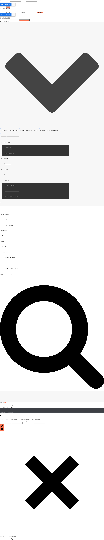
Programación (8, 164)
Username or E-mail (4, 20)
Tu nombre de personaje (5, 2)
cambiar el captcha (49, 422)
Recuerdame (3, 7)
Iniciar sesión (3, 0)
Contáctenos (7, 174)
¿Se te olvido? (2, 8)
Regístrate (8, 8)
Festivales (7, 180)
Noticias (6, 158)
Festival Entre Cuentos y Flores (12, 191)
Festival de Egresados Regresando (12, 196)
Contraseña (23, 2)
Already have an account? (5, 17)
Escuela (6, 169)
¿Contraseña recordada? (5, 21)
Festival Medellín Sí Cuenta (11, 185)
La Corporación (8, 142)
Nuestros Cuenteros (9, 153)
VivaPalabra (7, 137)
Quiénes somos (8, 147)
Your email (23, 12)
